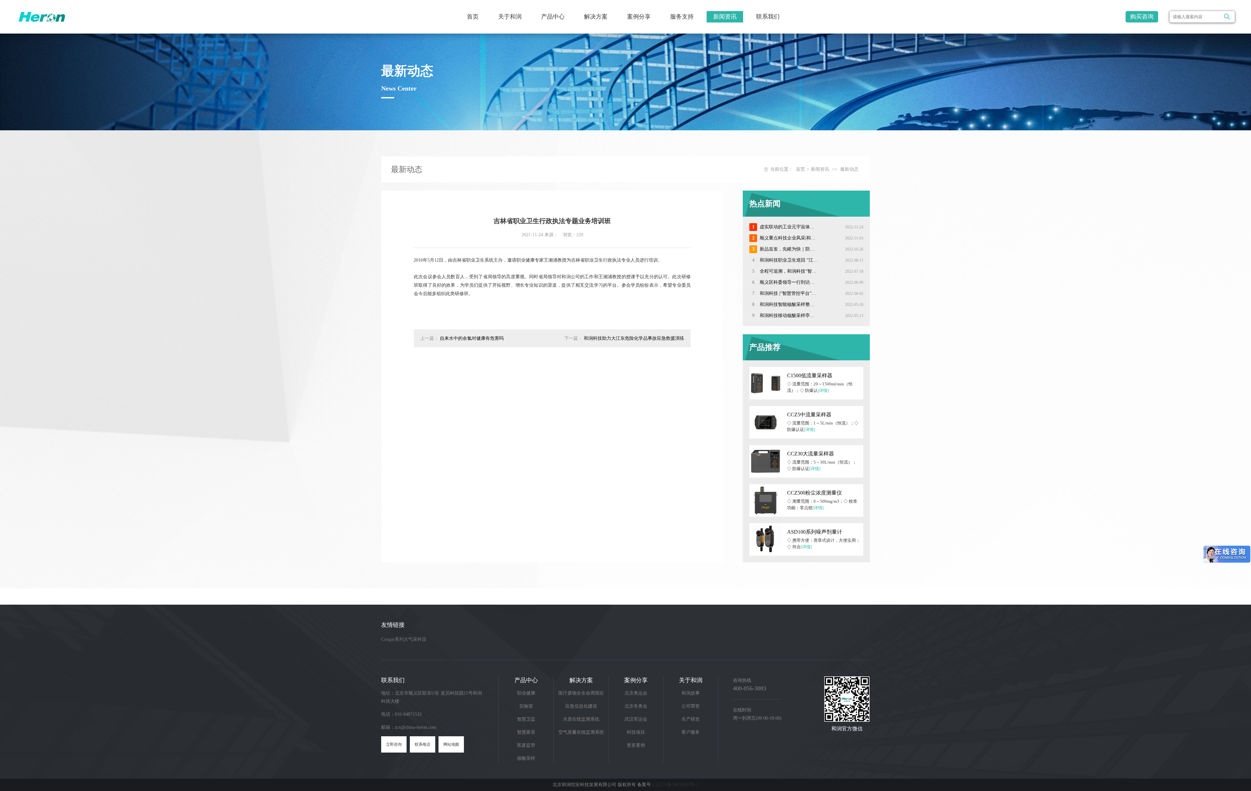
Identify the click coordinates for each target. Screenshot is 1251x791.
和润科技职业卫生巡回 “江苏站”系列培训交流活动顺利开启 (789, 260)
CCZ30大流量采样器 (810, 453)
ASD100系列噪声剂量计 (814, 532)
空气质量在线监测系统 (581, 732)
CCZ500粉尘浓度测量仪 (814, 493)
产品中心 (553, 16)
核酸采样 (526, 758)
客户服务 (691, 732)
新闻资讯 (725, 16)
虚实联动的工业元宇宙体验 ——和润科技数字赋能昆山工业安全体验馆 (789, 226)
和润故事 (691, 693)
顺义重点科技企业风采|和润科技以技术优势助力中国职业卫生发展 (789, 238)
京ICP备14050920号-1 (676, 784)
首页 (473, 16)
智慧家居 (526, 732)
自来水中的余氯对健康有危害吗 (472, 338)
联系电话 (422, 744)
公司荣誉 (691, 706)
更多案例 (636, 745)
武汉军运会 (636, 719)
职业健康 (526, 693)
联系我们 (768, 16)
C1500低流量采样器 (809, 375)
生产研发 (691, 719)
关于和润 (510, 16)
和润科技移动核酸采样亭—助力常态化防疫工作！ (789, 315)
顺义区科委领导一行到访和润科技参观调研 (789, 282)
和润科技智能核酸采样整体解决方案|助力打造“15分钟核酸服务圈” (789, 304)
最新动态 (849, 169)
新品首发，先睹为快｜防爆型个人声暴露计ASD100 (789, 249)
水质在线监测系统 (581, 719)
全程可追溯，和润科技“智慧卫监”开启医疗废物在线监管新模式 (789, 271)
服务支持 (682, 16)
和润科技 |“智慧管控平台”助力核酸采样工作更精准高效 (789, 293)
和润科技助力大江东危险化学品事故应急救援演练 (634, 338)
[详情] (823, 390)
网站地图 (451, 744)
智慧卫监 (526, 719)
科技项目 (636, 732)
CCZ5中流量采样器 (809, 414)
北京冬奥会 (636, 706)
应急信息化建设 (581, 706)
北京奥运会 (636, 693)
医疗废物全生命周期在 (581, 693)
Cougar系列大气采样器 (403, 639)
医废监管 (526, 745)
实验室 (526, 706)
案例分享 (639, 16)
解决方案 (596, 16)
